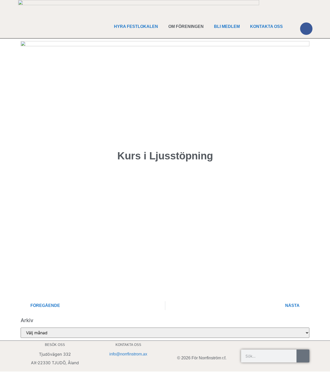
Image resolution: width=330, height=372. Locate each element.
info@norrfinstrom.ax (128, 354)
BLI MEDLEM (227, 26)
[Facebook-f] (202, 347)
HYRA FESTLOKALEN (136, 26)
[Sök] (302, 356)
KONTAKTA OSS (266, 26)
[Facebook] (306, 28)
